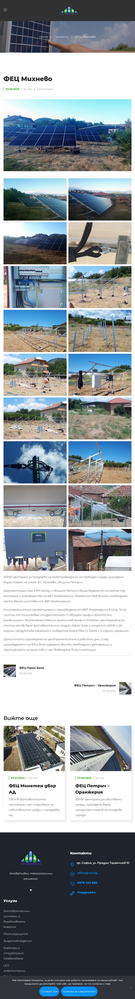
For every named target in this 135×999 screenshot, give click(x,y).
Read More (34, 748)
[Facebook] (31, 890)
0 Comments (45, 89)
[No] (130, 987)
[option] (34, 775)
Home (43, 36)
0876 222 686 (87, 882)
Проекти (61, 36)
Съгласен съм (49, 991)
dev (30, 89)
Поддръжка (86, 892)
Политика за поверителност (79, 991)
